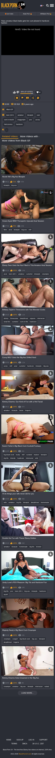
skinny (6, 318)
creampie (45, 274)
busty (18, 455)
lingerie (28, 410)
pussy (38, 120)
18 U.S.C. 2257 (38, 744)
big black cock (9, 455)
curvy (6, 366)
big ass (14, 185)
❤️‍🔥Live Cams (9, 14)
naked (47, 686)
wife (36, 458)
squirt (6, 594)
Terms (14, 744)
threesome (14, 318)
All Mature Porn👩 (46, 14)
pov (30, 120)
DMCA (24, 744)
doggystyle (21, 120)
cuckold (29, 455)
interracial (41, 318)
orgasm (32, 318)
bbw (5, 230)
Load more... (27, 693)
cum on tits (24, 322)
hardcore (19, 124)
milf (30, 230)
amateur (21, 115)
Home (8, 740)
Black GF (10, 109)
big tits (6, 458)
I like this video (14, 92)
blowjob (30, 115)
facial (21, 410)
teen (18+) (10, 115)
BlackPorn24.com (25, 754)
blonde (12, 458)
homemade (45, 502)
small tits (7, 322)
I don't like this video (17, 92)
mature (36, 455)
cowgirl (15, 639)
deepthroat (24, 318)
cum (38, 115)
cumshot (29, 274)
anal (10, 230)
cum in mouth (9, 120)
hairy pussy (8, 124)
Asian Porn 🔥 (27, 14)
